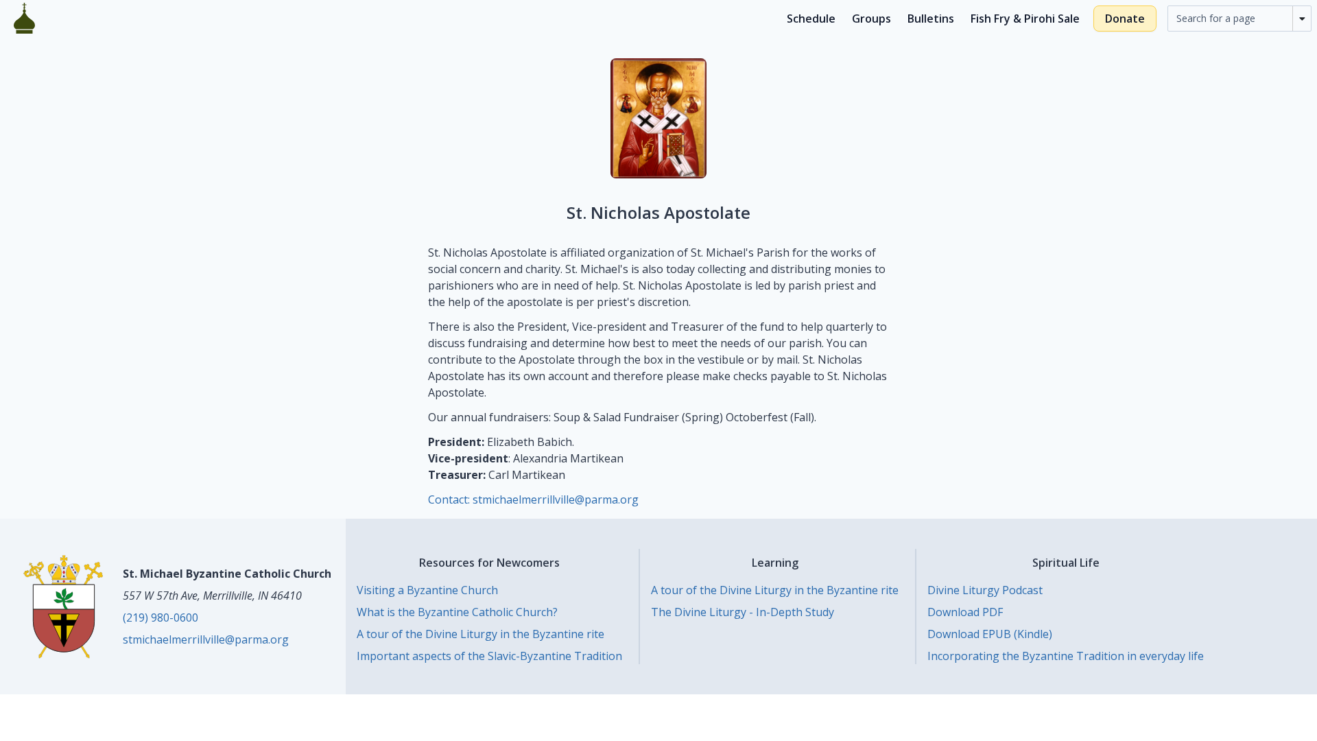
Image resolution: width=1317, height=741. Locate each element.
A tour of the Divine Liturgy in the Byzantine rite (480, 634)
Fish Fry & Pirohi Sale (1025, 18)
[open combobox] (1301, 18)
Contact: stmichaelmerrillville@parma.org (533, 499)
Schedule (811, 18)
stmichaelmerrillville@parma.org (206, 639)
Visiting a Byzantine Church (427, 590)
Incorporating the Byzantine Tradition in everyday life (1065, 655)
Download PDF (965, 612)
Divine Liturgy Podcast (985, 590)
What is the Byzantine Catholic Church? (457, 612)
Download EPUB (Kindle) (989, 634)
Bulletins (930, 18)
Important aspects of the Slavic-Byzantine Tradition (489, 655)
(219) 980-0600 (160, 617)
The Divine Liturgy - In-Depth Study (742, 612)
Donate (1125, 18)
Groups (871, 18)
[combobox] (1230, 18)
